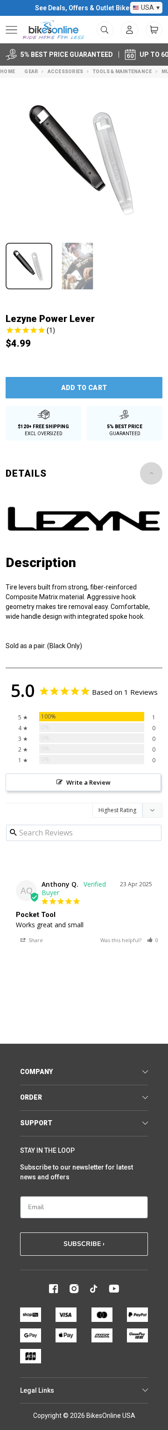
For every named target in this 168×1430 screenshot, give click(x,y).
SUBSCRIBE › (84, 1243)
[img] (84, 331)
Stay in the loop (47, 1150)
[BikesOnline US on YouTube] (114, 1289)
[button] (152, 940)
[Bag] (154, 29)
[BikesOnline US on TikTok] (94, 1289)
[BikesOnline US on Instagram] (74, 1288)
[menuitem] (129, 30)
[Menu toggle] (11, 30)
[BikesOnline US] (53, 30)
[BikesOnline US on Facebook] (53, 1288)
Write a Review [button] (88, 782)
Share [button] (35, 940)
